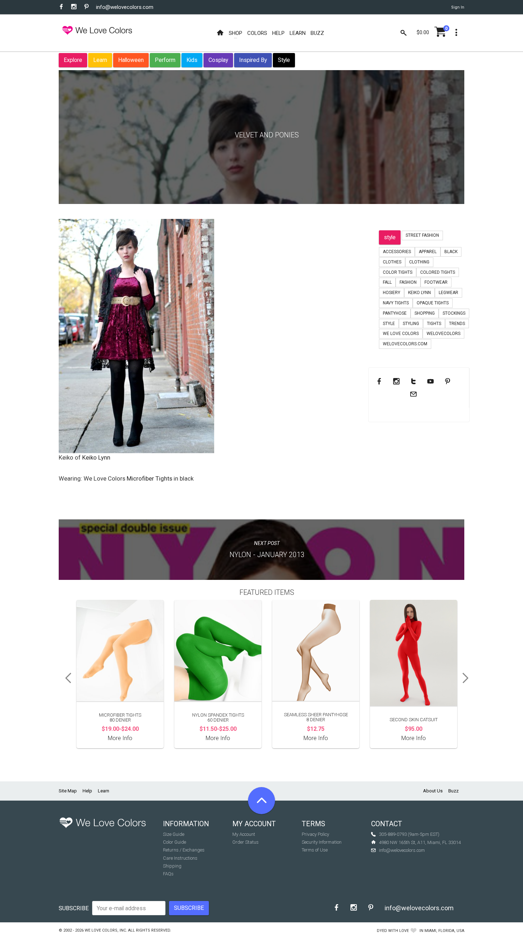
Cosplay (218, 60)
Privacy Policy (315, 834)
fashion (408, 282)
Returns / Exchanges (184, 850)
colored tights (437, 272)
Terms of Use (315, 850)
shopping (424, 313)
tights (434, 323)
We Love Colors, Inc (105, 930)
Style (284, 60)
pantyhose (395, 313)
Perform (165, 60)
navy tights (396, 302)
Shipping (172, 866)
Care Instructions (180, 858)
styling (411, 323)
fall (387, 282)
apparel (428, 251)
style (390, 237)
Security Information (322, 842)
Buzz (453, 790)
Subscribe (74, 908)
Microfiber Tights (149, 478)
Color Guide (174, 842)
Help (87, 790)
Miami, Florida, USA (444, 930)
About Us (433, 790)
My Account (243, 834)
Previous (66, 678)
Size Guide (173, 834)
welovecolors (443, 333)
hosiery (391, 292)
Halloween (131, 60)
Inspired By (253, 60)
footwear (436, 282)
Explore (73, 60)
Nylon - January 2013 (267, 555)
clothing (419, 262)
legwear (448, 292)
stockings (454, 313)
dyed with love (393, 930)
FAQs (168, 873)
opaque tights (433, 302)
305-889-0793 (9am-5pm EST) (409, 834)
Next (468, 678)
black (451, 251)
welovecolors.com (405, 343)
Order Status (245, 842)
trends (457, 323)
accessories (397, 251)
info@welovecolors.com (124, 7)
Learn (100, 60)
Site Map (68, 790)
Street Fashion (422, 235)
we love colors (401, 333)
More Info (120, 738)
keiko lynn (419, 292)
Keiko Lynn (96, 457)
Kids (191, 60)
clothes (392, 262)
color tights (397, 272)
